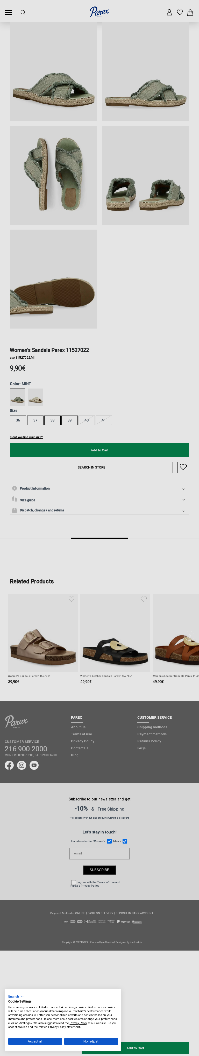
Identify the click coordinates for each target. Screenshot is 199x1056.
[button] (16, 996)
